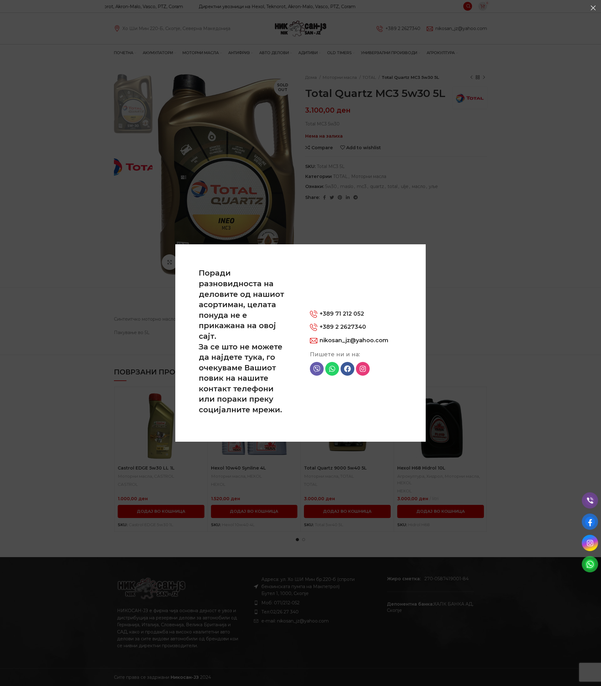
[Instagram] (363, 369)
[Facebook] (347, 369)
